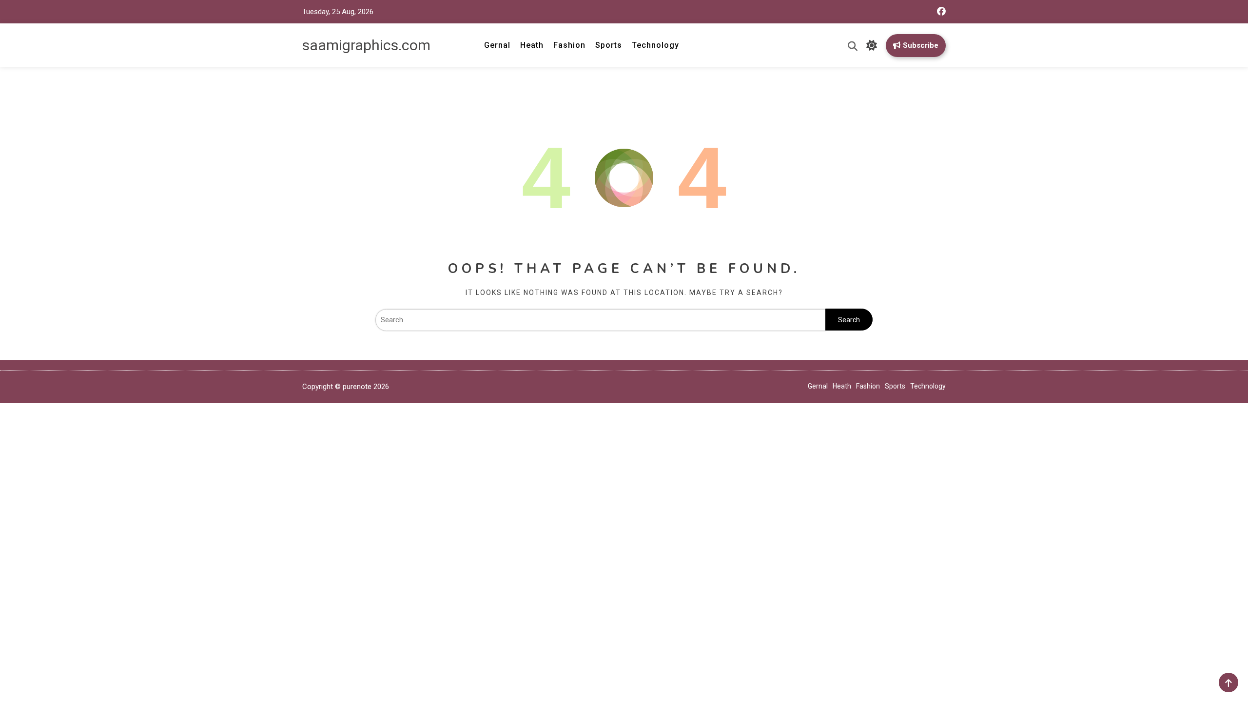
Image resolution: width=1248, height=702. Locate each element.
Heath (532, 45)
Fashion (569, 45)
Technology (655, 45)
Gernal (497, 45)
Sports (608, 45)
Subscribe (920, 45)
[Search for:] (600, 319)
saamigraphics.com (366, 45)
